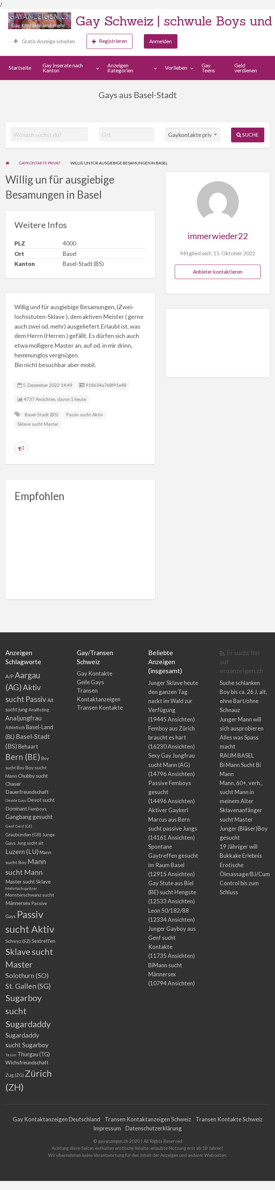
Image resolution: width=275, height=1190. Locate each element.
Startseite (20, 68)
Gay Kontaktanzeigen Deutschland (56, 1119)
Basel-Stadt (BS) (41, 414)
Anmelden (160, 41)
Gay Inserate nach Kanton (63, 68)
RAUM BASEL (237, 755)
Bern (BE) (22, 757)
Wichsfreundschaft (27, 1062)
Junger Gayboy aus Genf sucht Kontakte (172, 937)
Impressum (107, 1128)
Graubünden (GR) (23, 834)
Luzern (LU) (22, 851)
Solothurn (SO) (27, 975)
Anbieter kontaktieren (217, 272)
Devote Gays (15, 800)
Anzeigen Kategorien (120, 68)
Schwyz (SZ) (18, 941)
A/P (9, 676)
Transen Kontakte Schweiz (229, 1119)
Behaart (28, 746)
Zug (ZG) (14, 1075)
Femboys (37, 809)
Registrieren (113, 41)
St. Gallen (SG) (28, 986)
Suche (250, 135)
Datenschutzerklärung (153, 1128)
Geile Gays (90, 682)
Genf (9, 826)
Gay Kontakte (94, 673)
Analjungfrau (23, 718)
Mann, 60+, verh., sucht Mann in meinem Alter (241, 791)
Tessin (10, 1055)
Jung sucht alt (30, 843)
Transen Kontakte (100, 707)
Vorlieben (176, 68)
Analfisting (39, 709)
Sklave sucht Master (37, 424)
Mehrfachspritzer (21, 888)
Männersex (17, 903)
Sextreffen (43, 941)
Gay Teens (208, 68)
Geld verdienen (245, 68)
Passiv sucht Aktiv (84, 414)
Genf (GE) (23, 826)
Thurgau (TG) (33, 1054)
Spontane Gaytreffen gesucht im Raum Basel (173, 855)
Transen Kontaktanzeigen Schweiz (148, 1119)
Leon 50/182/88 (168, 910)
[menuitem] (44, 41)
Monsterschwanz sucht (29, 895)
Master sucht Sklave (28, 882)
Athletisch (15, 727)
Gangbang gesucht (29, 816)
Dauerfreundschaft (27, 791)
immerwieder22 (217, 236)
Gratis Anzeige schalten (48, 41)
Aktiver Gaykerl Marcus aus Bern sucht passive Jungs (172, 819)
